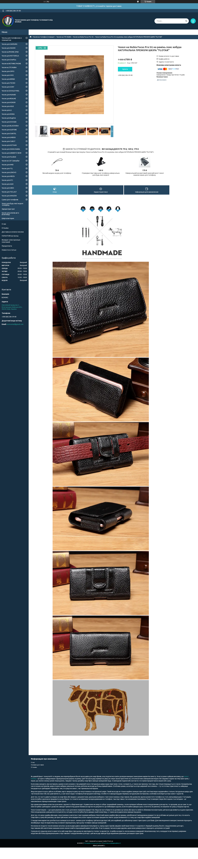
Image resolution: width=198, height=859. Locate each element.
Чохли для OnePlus (9, 60)
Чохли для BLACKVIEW (10, 126)
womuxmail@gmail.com (15, 324)
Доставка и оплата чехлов (13, 232)
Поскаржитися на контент (93, 843)
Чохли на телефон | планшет (44, 37)
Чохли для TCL (7, 168)
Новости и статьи (9, 250)
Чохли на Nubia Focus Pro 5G (83, 37)
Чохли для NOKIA (8, 114)
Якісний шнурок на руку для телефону (57, 173)
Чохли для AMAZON (9, 196)
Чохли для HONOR (8, 102)
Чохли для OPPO (8, 71)
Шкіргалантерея (8, 218)
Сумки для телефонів (10, 200)
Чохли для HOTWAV (9, 145)
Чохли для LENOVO (9, 172)
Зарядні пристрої (8, 209)
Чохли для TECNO (8, 83)
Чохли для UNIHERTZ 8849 (11, 153)
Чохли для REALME (9, 98)
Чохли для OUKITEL (9, 133)
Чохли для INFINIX (8, 79)
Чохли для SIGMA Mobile (11, 149)
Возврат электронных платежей (11, 241)
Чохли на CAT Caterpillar (10, 161)
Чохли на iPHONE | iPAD (10, 52)
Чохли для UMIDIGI (9, 137)
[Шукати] (186, 21)
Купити (125, 69)
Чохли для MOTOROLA (10, 56)
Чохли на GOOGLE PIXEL (10, 91)
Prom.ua (110, 841)
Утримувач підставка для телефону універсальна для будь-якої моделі (101, 174)
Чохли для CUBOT (8, 141)
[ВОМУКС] (8, 21)
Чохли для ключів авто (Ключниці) (10, 213)
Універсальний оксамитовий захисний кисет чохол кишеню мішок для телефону (144, 174)
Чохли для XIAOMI (8, 48)
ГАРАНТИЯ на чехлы (10, 236)
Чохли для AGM (7, 184)
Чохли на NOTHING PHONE (11, 63)
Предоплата (7, 246)
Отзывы (5, 228)
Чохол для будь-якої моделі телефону (12, 204)
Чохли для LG (7, 110)
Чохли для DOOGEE (9, 122)
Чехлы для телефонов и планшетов (12, 39)
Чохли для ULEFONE (9, 130)
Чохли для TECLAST (9, 192)
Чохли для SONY (8, 87)
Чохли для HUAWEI (9, 95)
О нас (4, 224)
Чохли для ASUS (8, 106)
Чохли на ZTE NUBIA (63, 37)
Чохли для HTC (7, 180)
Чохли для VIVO (8, 75)
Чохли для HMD (8, 165)
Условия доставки (37, 765)
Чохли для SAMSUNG (9, 44)
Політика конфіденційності (112, 843)
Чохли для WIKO (8, 188)
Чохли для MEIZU (8, 176)
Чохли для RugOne (9, 118)
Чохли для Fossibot (9, 157)
